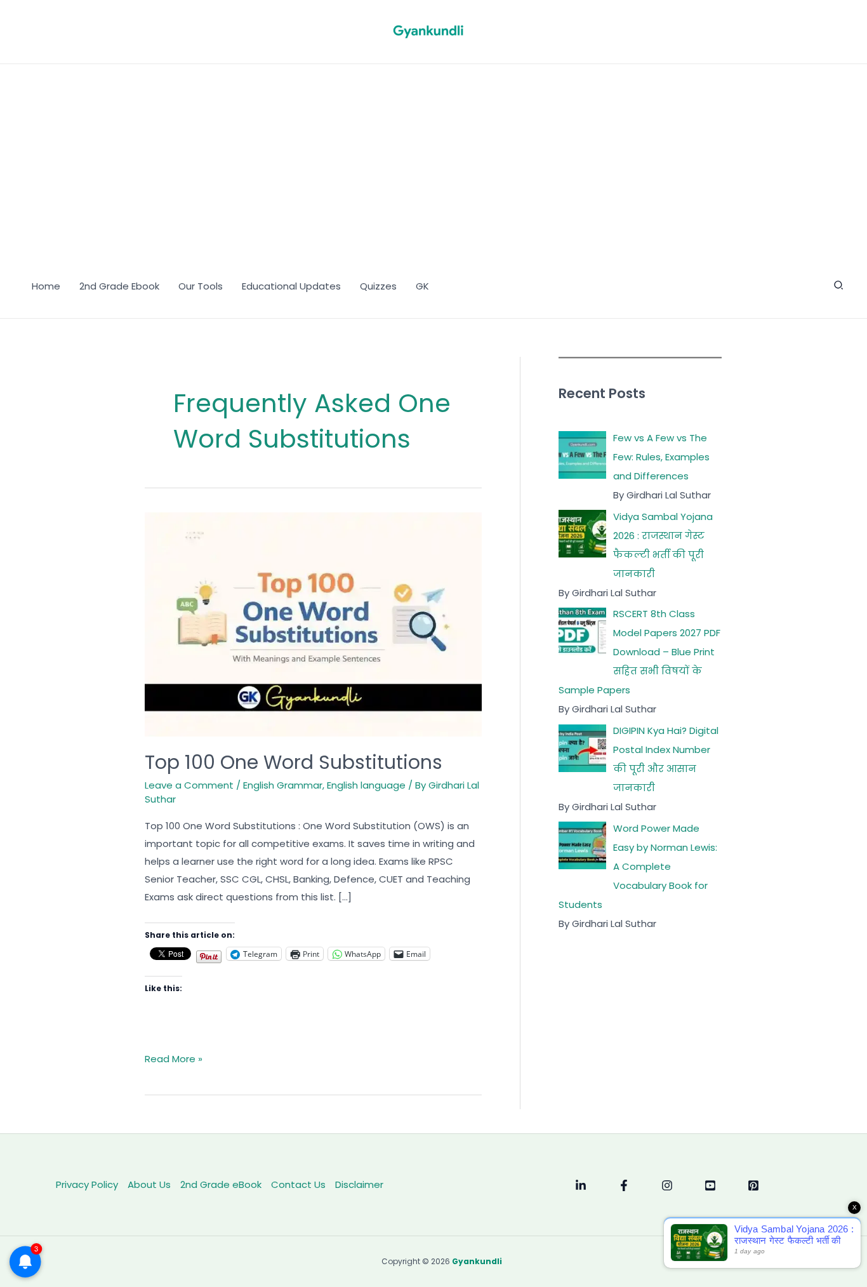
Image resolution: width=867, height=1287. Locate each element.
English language (366, 785)
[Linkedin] (580, 1185)
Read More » (173, 1059)
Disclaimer (359, 1184)
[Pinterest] (753, 1185)
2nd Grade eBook (220, 1184)
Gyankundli (477, 1261)
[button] (839, 286)
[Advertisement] (433, 159)
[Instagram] (667, 1185)
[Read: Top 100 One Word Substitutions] (313, 623)
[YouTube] (710, 1185)
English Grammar (282, 785)
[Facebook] (624, 1185)
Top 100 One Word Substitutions (293, 762)
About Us (149, 1184)
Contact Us (298, 1184)
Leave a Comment (189, 785)
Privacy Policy (87, 1184)
